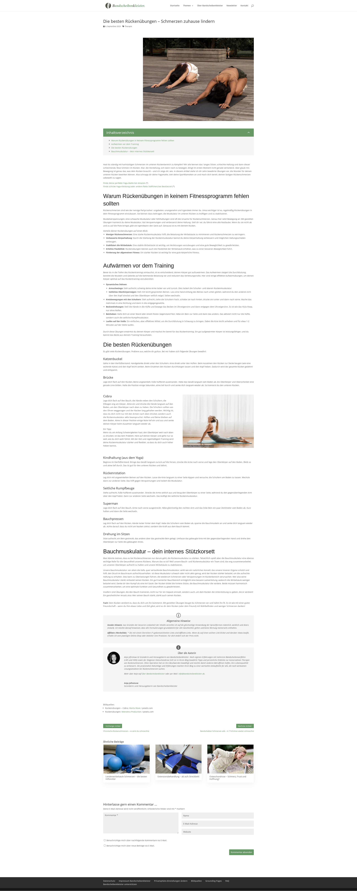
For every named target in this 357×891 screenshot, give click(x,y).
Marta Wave (198, 446)
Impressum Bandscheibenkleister (134, 881)
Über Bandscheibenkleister (153, 673)
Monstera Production (131, 711)
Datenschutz (109, 881)
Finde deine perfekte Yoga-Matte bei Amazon (124, 183)
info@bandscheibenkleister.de (191, 673)
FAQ (227, 881)
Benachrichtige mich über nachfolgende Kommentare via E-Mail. (137, 840)
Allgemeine (178, 621)
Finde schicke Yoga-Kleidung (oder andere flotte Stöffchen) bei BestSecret (137, 186)
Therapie (128, 26)
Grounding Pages (213, 881)
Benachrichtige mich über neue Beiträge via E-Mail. (131, 845)
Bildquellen (196, 881)
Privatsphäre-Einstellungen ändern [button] (170, 881)
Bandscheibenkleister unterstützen (120, 884)
